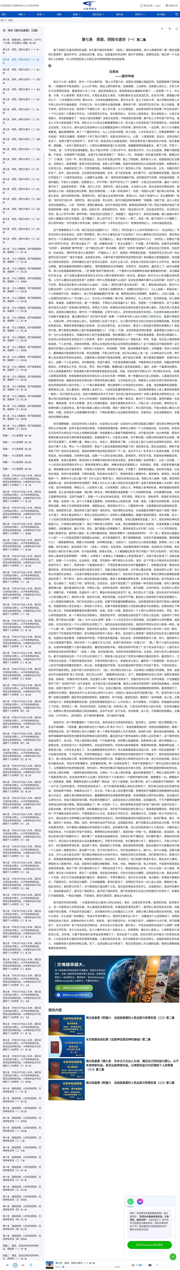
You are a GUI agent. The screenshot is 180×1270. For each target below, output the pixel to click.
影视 (39, 14)
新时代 (138, 14)
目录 (52, 29)
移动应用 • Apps (152, 5)
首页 (3, 14)
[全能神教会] (90, 5)
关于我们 (161, 14)
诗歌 (59, 14)
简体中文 (173, 5)
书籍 (20, 14)
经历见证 (97, 14)
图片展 (119, 14)
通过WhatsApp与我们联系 (149, 1244)
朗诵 (75, 14)
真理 (158, 316)
